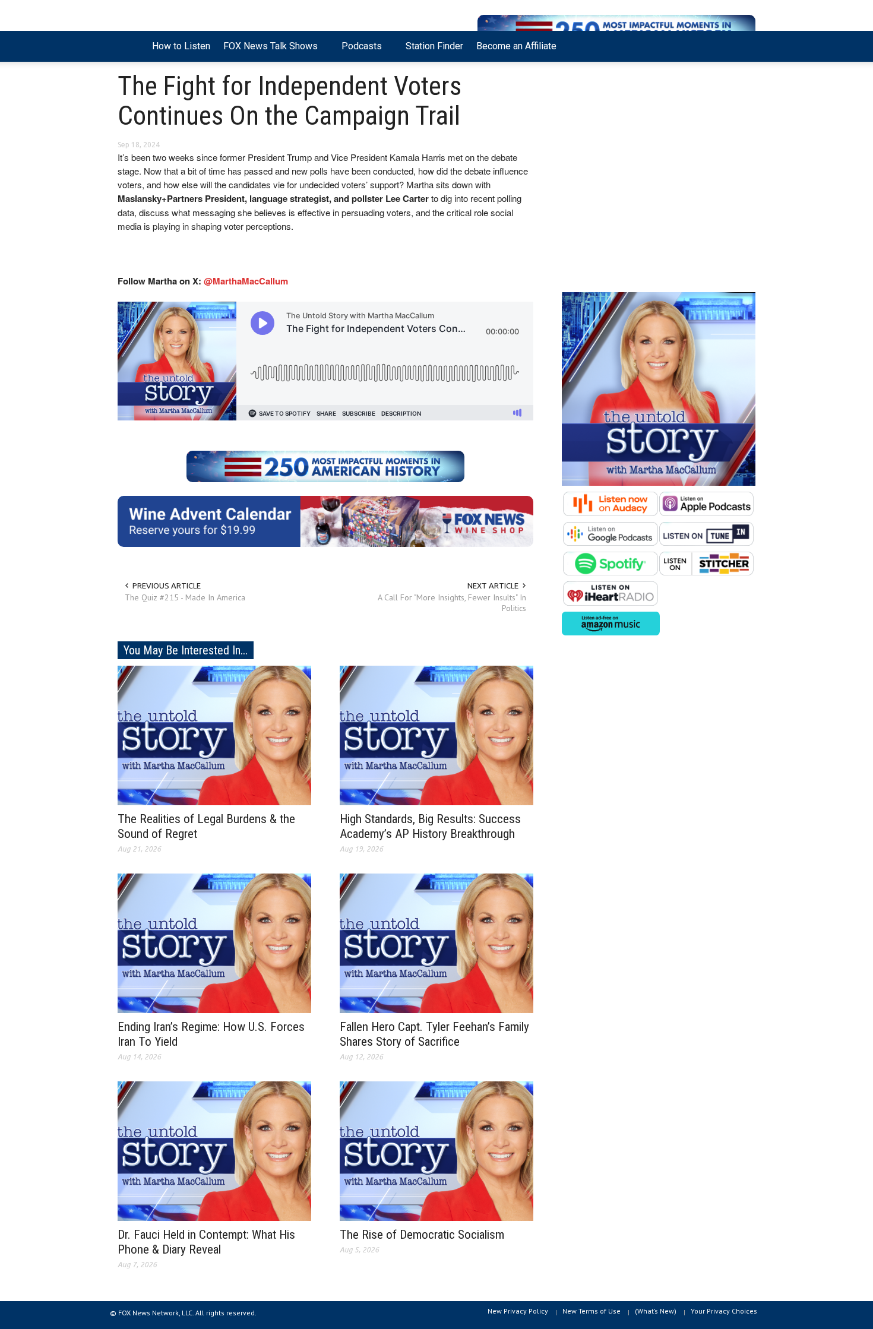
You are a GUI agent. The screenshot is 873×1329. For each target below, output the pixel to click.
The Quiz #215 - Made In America (185, 597)
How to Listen (181, 46)
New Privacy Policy (518, 1310)
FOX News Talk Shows (267, 51)
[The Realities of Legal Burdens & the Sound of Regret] (214, 734)
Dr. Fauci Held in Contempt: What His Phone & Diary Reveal (206, 1242)
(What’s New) (655, 1310)
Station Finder (434, 46)
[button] (743, 45)
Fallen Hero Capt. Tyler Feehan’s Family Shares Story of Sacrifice (434, 1034)
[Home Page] (132, 46)
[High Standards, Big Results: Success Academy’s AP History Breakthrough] (436, 734)
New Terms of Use (591, 1310)
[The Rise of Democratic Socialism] (436, 1150)
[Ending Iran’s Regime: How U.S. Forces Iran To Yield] (214, 942)
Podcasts (358, 51)
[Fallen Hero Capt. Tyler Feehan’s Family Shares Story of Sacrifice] (436, 942)
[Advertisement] (658, 180)
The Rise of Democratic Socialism (422, 1234)
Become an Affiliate (516, 46)
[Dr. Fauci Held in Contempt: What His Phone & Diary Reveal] (214, 1150)
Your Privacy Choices (724, 1310)
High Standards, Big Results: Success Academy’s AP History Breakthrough (430, 826)
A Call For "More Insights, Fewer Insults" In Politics (452, 602)
